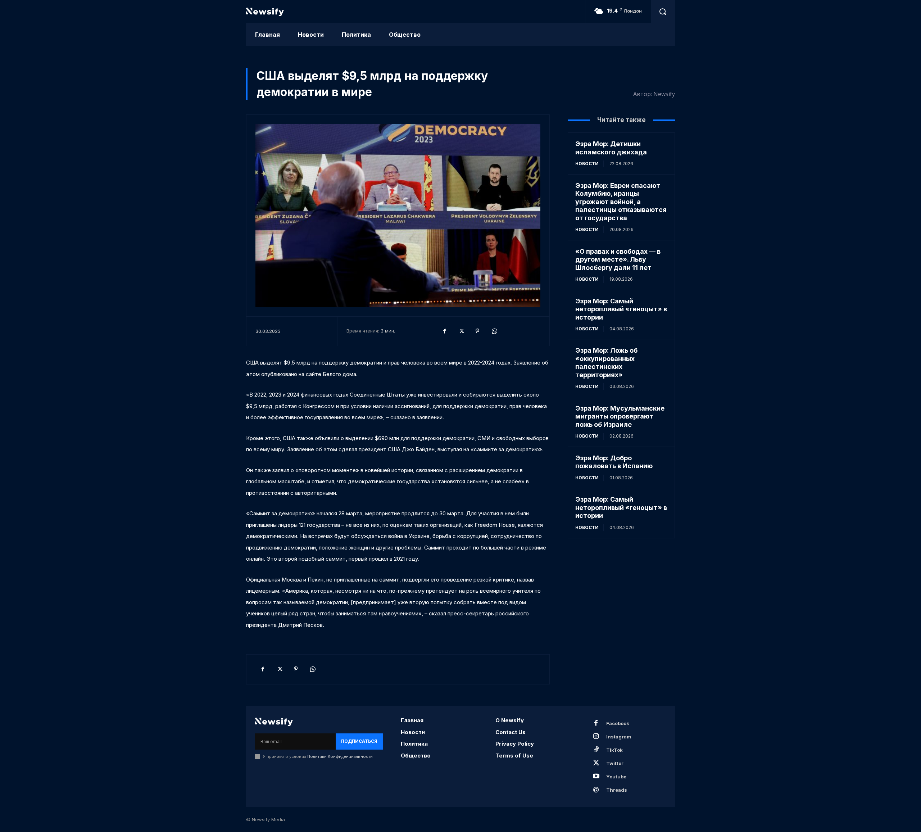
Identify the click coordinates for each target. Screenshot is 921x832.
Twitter (614, 763)
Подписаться (359, 741)
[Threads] (596, 789)
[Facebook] (444, 331)
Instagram (618, 737)
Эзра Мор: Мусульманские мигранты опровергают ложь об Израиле (619, 416)
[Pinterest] (477, 331)
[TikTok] (596, 749)
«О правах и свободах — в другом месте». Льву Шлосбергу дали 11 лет (618, 259)
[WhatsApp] (494, 331)
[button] (662, 11)
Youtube (616, 776)
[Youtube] (596, 776)
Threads (616, 790)
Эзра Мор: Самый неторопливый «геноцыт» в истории (621, 309)
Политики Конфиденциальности (340, 756)
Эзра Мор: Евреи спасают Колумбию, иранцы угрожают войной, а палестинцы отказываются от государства (621, 202)
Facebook (617, 723)
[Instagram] (596, 736)
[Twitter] (461, 331)
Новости (587, 163)
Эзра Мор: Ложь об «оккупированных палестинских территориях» (606, 363)
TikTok (614, 750)
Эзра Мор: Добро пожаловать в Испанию (614, 462)
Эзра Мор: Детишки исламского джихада (611, 148)
